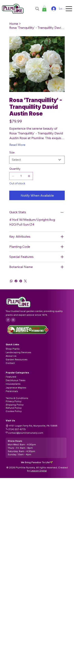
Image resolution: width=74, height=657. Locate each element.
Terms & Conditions (17, 398)
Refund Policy (14, 407)
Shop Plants (13, 348)
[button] (44, 8)
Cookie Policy (14, 411)
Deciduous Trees (15, 380)
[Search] (37, 9)
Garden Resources (16, 359)
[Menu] (69, 9)
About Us (11, 356)
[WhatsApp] (11, 281)
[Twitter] (25, 281)
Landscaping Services (18, 352)
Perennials (12, 391)
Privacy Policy (13, 401)
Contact (10, 363)
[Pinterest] (21, 281)
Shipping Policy (14, 404)
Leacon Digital (38, 470)
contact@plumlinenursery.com (25, 432)
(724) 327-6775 (17, 429)
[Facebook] (16, 281)
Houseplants (13, 384)
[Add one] (29, 176)
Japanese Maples (16, 387)
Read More (17, 145)
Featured (11, 376)
